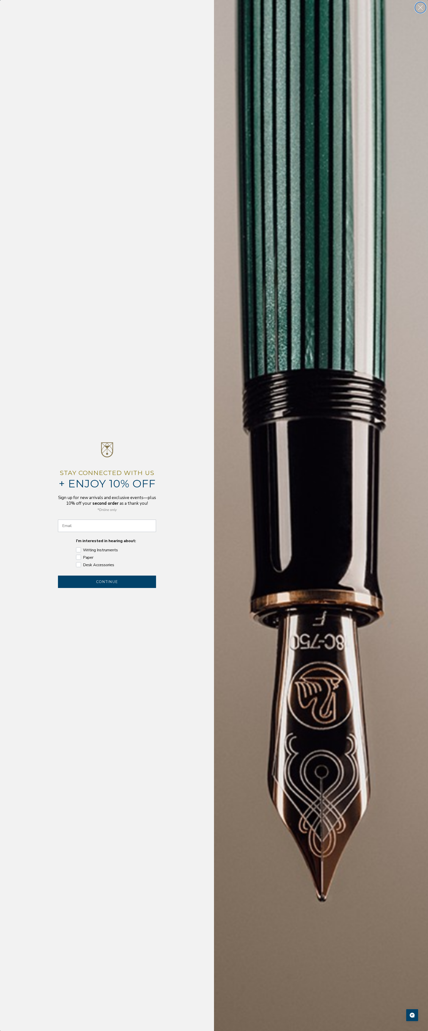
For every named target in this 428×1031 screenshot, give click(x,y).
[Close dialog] (420, 7)
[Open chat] (412, 1015)
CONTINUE (107, 582)
